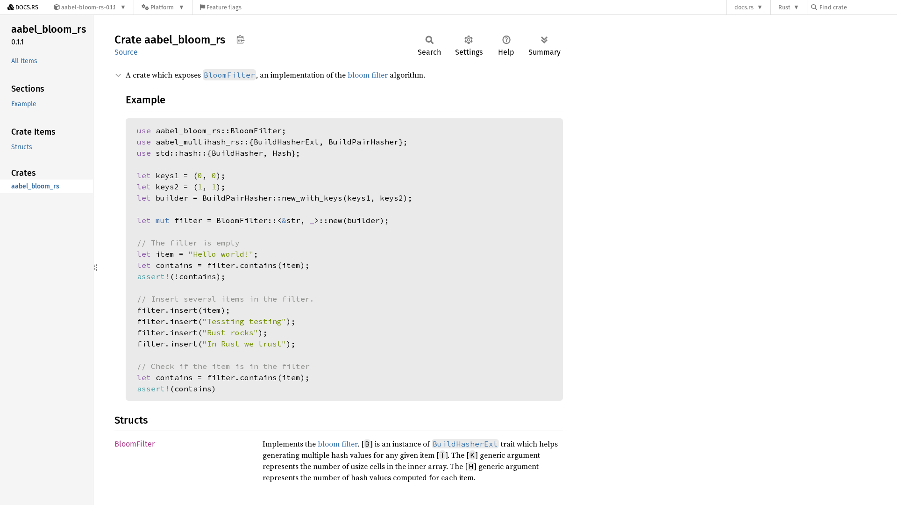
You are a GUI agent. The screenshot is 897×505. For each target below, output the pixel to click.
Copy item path (240, 39)
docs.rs (744, 7)
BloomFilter (134, 444)
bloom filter (368, 75)
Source (126, 52)
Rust (784, 7)
